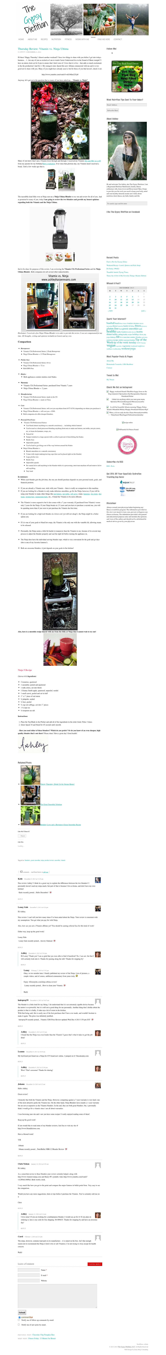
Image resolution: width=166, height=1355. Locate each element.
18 (121, 302)
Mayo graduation (49, 163)
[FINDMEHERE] (104, 39)
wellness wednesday (114, 349)
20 (133, 302)
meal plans (126, 337)
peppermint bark (41, 496)
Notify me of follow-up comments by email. (38, 1320)
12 (127, 299)
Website (44, 1280)
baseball (111, 323)
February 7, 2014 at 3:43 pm (40, 970)
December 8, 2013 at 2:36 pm (38, 953)
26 (127, 305)
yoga (132, 348)
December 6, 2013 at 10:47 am (39, 1000)
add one (45, 872)
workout (125, 348)
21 (138, 302)
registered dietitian (129, 340)
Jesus (141, 334)
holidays (136, 334)
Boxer (121, 323)
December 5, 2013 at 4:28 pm (39, 907)
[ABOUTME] (32, 39)
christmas (136, 323)
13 (133, 299)
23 (110, 305)
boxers (125, 323)
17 (115, 302)
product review (49, 860)
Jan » (143, 311)
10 (115, 299)
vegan (111, 345)
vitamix (63, 860)
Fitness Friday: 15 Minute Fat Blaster (42, 1338)
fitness (138, 325)
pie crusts (94, 494)
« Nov (110, 311)
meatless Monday (135, 337)
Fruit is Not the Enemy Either (117, 262)
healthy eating (117, 334)
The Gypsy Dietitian (83, 19)
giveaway (144, 326)
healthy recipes (127, 334)
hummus (87, 494)
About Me (110, 361)
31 (115, 308)
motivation (144, 337)
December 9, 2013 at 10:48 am (35, 1052)
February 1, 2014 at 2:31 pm (33, 1237)
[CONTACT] (118, 39)
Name (44, 1270)
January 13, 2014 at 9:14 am (37, 1214)
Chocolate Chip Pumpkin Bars (43, 1334)
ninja (42, 860)
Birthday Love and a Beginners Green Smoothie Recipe (60, 824)
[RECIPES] (44, 39)
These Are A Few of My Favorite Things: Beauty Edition (126, 275)
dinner (115, 326)
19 (127, 302)
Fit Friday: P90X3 (113, 268)
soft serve (73, 494)
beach (117, 323)
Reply (20, 899)
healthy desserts (131, 332)
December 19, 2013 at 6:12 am (35, 1084)
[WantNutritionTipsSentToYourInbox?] (125, 99)
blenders (27, 860)
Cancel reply (95, 1264)
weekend (134, 346)
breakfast (130, 323)
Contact (109, 368)
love (121, 337)
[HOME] (21, 39)
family (125, 326)
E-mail (44, 1275)
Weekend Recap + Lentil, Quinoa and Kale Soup (123, 265)
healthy (111, 331)
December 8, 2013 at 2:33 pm (38, 1032)
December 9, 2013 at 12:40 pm (38, 1067)
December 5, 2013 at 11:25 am (33, 879)
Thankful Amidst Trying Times (117, 272)
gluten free (112, 328)
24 (115, 305)
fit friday (131, 326)
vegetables (119, 346)
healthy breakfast (122, 332)
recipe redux (118, 340)
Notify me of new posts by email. (34, 1324)
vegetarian (126, 345)
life (118, 337)
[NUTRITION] (56, 39)
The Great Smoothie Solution (51, 804)
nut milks (66, 494)
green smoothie (35, 860)
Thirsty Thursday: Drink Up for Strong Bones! (57, 784)
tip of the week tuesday (124, 342)
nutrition (110, 340)
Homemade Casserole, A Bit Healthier (120, 364)
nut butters (57, 494)
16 (110, 302)
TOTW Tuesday (141, 343)
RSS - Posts (111, 466)
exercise (120, 326)
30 (110, 308)
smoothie (57, 860)
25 (121, 305)
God (120, 329)
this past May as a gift (93, 161)
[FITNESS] (68, 39)
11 (121, 299)
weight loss (141, 346)
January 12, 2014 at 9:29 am (40, 1164)
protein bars (30, 496)
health (140, 329)
